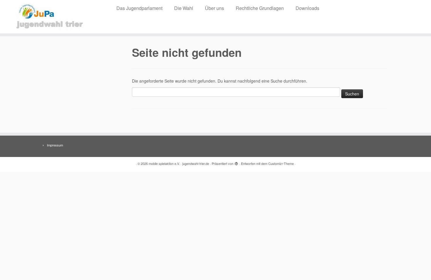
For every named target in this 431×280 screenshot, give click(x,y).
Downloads (307, 8)
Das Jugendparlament (139, 8)
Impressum (55, 145)
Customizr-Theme (281, 163)
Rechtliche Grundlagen (260, 8)
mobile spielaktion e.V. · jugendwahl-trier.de (179, 163)
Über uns (214, 8)
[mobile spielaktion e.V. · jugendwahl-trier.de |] (49, 16)
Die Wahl (183, 8)
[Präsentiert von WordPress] (236, 162)
